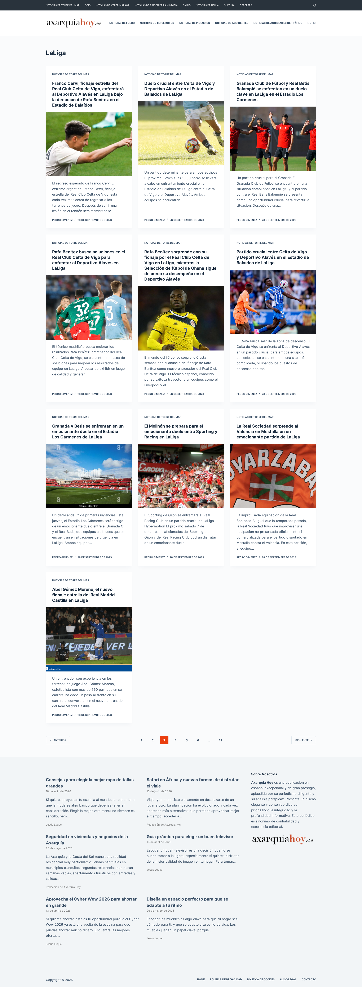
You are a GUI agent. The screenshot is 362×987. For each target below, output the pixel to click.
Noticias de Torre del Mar (63, 5)
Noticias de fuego (122, 22)
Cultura (229, 5)
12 (220, 740)
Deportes (246, 5)
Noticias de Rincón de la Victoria (156, 5)
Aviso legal (288, 979)
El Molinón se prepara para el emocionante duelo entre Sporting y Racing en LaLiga (180, 431)
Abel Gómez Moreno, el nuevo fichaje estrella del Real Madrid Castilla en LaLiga (83, 595)
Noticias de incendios (194, 22)
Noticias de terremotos (157, 22)
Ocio (87, 5)
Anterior (59, 740)
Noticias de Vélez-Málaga (112, 5)
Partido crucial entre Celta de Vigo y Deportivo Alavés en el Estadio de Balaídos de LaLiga (273, 257)
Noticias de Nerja (207, 5)
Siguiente (302, 740)
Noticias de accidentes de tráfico (277, 22)
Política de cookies (261, 979)
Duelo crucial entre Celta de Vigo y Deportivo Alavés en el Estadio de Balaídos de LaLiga (179, 89)
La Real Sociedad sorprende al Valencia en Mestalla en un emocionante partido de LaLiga (268, 431)
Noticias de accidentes (231, 22)
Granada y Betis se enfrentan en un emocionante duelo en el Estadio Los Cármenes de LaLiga (88, 431)
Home (201, 979)
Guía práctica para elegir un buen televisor (190, 836)
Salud (187, 5)
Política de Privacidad (226, 979)
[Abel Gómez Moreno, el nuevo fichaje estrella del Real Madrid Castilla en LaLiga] (89, 639)
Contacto (309, 979)
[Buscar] (314, 5)
